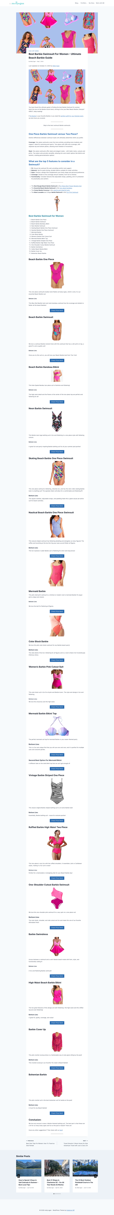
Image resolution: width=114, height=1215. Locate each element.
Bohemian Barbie (38, 1074)
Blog (30, 51)
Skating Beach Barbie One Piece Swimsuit (51, 458)
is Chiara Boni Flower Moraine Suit (70, 186)
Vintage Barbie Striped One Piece (46, 775)
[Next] (95, 1176)
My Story (91, 3)
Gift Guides (35, 51)
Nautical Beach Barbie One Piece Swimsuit (51, 512)
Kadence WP (71, 1210)
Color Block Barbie (38, 641)
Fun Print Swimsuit (72, 192)
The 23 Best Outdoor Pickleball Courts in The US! (84, 1182)
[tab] (55, 1193)
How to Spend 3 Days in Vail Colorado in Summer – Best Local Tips (28, 1182)
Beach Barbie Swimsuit (41, 317)
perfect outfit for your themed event (72, 116)
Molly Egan (33, 61)
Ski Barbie (33, 116)
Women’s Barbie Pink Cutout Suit (46, 666)
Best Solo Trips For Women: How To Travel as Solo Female (40, 1143)
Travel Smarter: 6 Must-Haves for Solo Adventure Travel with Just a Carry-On (76, 1143)
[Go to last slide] (18, 1176)
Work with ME (100, 3)
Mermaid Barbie (37, 591)
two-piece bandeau (66, 188)
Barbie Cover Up (37, 1029)
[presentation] (28, 1168)
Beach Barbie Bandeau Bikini (44, 367)
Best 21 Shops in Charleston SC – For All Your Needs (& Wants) (55, 1182)
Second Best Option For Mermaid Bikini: (45, 760)
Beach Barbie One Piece (41, 259)
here (61, 1130)
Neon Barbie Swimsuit (40, 408)
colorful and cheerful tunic (61, 190)
